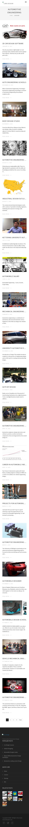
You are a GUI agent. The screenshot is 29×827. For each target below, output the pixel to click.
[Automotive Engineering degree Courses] (14, 148)
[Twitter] (8, 822)
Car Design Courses (9, 745)
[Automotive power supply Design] (15, 793)
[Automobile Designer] (14, 569)
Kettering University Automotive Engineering (14, 237)
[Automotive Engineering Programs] (14, 414)
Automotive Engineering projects (14, 542)
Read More (5, 59)
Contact (6, 775)
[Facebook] (3, 822)
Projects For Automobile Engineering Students (14, 503)
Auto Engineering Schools (14, 82)
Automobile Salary (10, 276)
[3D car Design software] (14, 31)
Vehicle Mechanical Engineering (14, 658)
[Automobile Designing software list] (15, 799)
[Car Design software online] (20, 799)
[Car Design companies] (4, 804)
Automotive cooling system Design (13, 761)
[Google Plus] (12, 822)
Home (11, 15)
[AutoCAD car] (4, 793)
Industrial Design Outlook (14, 199)
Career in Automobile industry (14, 464)
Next (20, 720)
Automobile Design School (14, 620)
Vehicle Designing (8, 748)
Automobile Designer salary (11, 752)
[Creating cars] (10, 793)
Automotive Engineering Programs (14, 426)
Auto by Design (9, 387)
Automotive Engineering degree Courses (14, 160)
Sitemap (6, 778)
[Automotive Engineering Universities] (14, 685)
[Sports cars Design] (20, 793)
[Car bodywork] (10, 799)
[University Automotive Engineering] (14, 337)
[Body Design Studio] (14, 109)
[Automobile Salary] (14, 264)
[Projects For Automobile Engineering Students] (14, 491)
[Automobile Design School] (14, 608)
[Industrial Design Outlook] (14, 186)
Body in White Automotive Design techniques (11, 756)
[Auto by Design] (14, 375)
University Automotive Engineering (14, 348)
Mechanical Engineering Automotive (14, 311)
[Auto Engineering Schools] (14, 70)
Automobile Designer (11, 581)
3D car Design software (12, 43)
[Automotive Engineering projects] (14, 530)
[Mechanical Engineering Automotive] (14, 299)
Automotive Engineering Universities (14, 697)
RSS (5, 782)
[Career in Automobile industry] (14, 452)
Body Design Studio (11, 121)
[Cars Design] (7, 3)
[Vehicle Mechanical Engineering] (14, 646)
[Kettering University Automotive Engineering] (14, 225)
